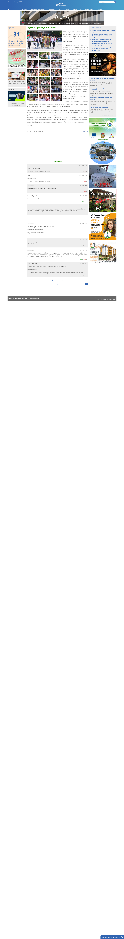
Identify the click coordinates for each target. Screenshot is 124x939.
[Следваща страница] (86, 284)
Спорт (68, 9)
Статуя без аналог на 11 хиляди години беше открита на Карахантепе (102, 48)
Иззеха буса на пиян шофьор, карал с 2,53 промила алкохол (103, 31)
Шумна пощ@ (89, 9)
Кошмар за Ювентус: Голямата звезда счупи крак (102, 44)
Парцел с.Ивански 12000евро (99, 107)
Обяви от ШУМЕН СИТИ (109, 115)
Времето (11, 298)
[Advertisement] (57, 145)
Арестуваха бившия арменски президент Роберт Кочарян (101, 40)
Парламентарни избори (38, 9)
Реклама (18, 298)
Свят (60, 9)
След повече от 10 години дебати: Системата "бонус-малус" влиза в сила (103, 35)
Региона (99, 9)
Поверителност (35, 298)
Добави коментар (57, 280)
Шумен (24, 9)
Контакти (25, 298)
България (52, 9)
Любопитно (77, 9)
